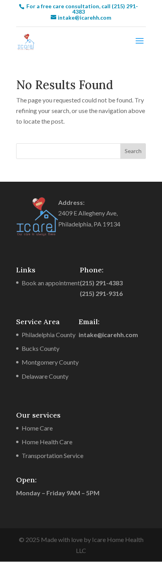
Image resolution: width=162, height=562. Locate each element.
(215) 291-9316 (101, 293)
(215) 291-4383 (101, 282)
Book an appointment (51, 282)
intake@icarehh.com (108, 334)
